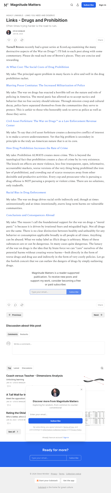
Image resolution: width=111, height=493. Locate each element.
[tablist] (18, 334)
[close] (81, 389)
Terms (61, 473)
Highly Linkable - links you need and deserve (30, 15)
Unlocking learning (15, 379)
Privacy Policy (76, 430)
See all (11, 431)
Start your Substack (48, 480)
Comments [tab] (12, 334)
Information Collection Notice (55, 430)
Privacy (54, 473)
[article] (55, 381)
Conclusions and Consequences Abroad (30, 215)
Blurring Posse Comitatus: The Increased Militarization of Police (45, 85)
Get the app (68, 480)
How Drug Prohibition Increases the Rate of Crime (37, 148)
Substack (42, 487)
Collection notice (73, 473)
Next (96, 314)
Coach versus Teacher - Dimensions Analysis (34, 375)
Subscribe (89, 5)
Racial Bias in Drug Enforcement (26, 192)
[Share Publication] (77, 5)
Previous (16, 314)
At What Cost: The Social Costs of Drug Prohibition (37, 67)
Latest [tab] (16, 368)
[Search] (71, 5)
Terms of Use (68, 427)
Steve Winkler (19, 31)
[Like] (9, 40)
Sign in (102, 5)
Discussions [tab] (27, 368)
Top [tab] (9, 368)
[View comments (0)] (15, 40)
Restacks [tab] (24, 334)
